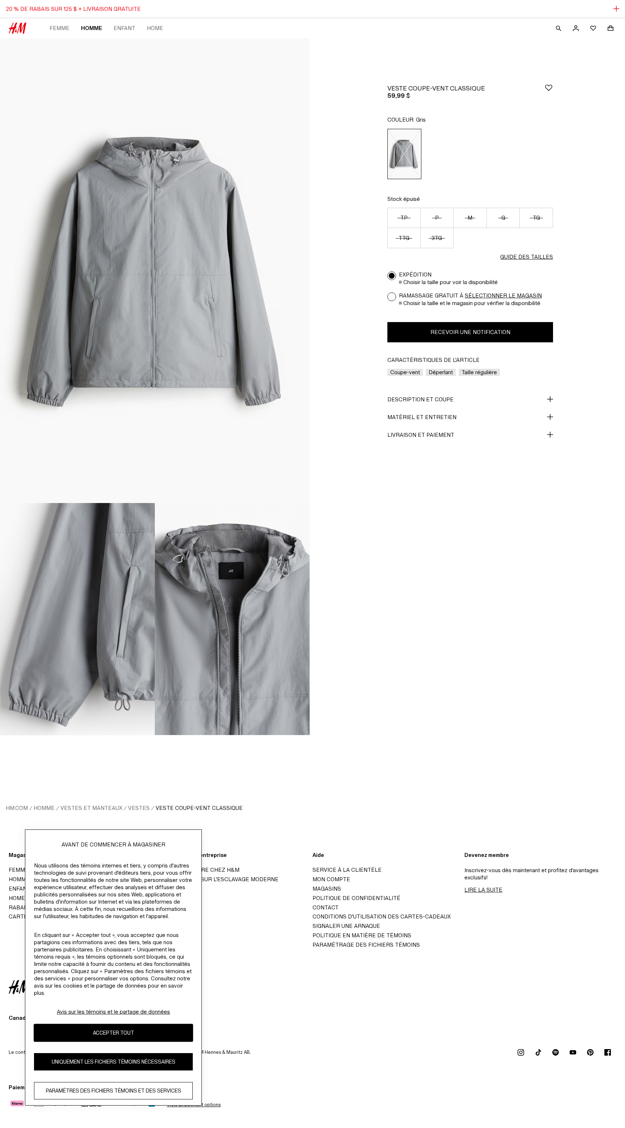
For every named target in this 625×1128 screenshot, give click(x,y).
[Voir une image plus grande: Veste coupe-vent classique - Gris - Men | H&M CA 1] (155, 270)
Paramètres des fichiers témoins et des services (113, 1090)
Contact (325, 907)
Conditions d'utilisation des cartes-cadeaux (381, 916)
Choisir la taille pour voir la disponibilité (450, 282)
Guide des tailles (526, 257)
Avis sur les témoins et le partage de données (113, 1012)
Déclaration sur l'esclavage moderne (220, 879)
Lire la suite (483, 890)
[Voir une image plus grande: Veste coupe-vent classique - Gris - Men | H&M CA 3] (232, 619)
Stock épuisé (403, 199)
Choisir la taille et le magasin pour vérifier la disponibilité (471, 303)
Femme (59, 28)
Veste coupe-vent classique (199, 808)
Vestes (139, 808)
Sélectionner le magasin (503, 295)
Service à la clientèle (347, 870)
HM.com (17, 808)
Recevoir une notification (470, 332)
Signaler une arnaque (346, 926)
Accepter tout (113, 1033)
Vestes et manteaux (91, 808)
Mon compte (331, 879)
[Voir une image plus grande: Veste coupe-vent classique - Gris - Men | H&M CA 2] (77, 619)
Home (155, 28)
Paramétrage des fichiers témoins (366, 945)
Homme (91, 28)
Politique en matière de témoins (361, 935)
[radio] (404, 154)
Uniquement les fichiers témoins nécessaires (113, 1062)
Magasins (326, 889)
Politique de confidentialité (356, 898)
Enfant (124, 28)
